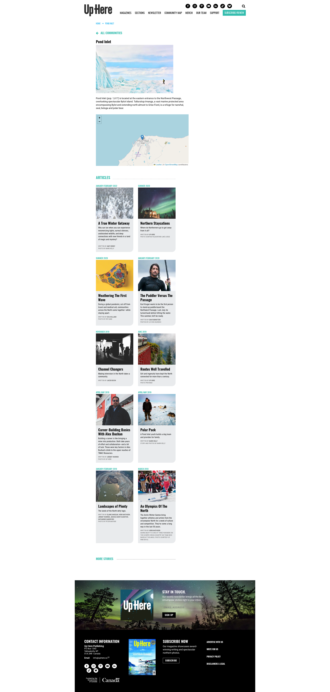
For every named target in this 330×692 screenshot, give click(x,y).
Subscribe (171, 660)
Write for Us (212, 649)
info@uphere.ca (100, 658)
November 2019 (102, 331)
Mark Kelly (153, 441)
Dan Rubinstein (154, 320)
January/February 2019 (106, 468)
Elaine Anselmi (112, 515)
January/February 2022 (106, 185)
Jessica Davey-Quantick (119, 517)
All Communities (110, 33)
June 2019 (142, 331)
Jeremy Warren (113, 457)
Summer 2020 (144, 185)
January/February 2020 (148, 258)
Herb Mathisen (124, 515)
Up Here (152, 234)
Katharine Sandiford (106, 519)
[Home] (98, 10)
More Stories (104, 559)
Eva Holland (111, 317)
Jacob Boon (111, 380)
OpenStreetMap (171, 164)
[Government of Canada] (102, 680)
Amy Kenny (111, 246)
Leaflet (158, 164)
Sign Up (169, 615)
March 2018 (143, 468)
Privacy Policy (214, 656)
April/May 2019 (102, 392)
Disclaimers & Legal (216, 663)
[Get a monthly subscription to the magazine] (142, 657)
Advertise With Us (215, 642)
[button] (243, 6)
